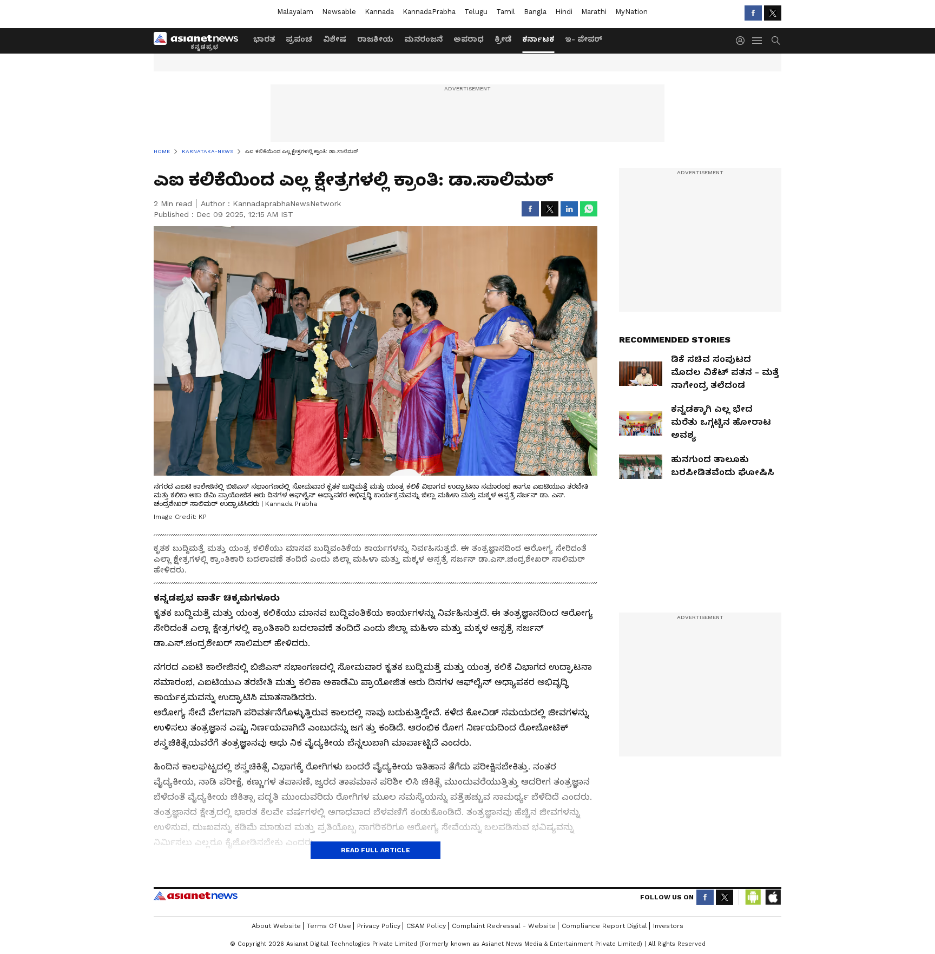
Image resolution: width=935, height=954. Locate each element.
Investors (668, 926)
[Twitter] (772, 13)
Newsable (339, 12)
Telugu (476, 12)
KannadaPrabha (429, 12)
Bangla (535, 12)
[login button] (743, 41)
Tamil (505, 12)
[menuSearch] (776, 40)
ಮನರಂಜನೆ (423, 39)
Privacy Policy (378, 926)
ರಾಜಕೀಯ (375, 39)
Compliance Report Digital (604, 926)
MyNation (631, 12)
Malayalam (295, 12)
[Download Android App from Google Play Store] (753, 897)
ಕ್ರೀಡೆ (503, 39)
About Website (276, 926)
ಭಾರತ (264, 39)
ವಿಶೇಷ (334, 39)
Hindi (563, 12)
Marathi (594, 12)
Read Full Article (375, 850)
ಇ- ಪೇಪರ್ (583, 39)
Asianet (196, 895)
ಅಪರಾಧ (468, 39)
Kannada (379, 12)
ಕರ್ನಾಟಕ (538, 39)
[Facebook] (753, 13)
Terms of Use (329, 926)
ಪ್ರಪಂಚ (299, 39)
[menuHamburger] (757, 40)
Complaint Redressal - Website (504, 926)
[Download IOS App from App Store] (772, 897)
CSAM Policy (426, 926)
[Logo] (200, 40)
